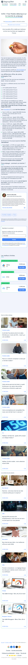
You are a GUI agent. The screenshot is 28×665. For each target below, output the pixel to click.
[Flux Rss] (19, 647)
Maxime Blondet (8, 21)
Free (14, 215)
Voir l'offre (22, 267)
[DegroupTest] (7, 2)
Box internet (5, 4)
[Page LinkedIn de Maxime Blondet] (25, 208)
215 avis (19, 655)
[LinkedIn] (11, 647)
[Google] (8, 647)
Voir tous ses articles (7, 207)
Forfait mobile (13, 4)
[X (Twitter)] (17, 647)
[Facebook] (14, 647)
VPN (19, 4)
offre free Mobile (20, 70)
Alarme (24, 4)
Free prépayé (7, 109)
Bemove (19, 657)
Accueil (2, 642)
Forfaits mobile (6, 215)
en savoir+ (3, 221)
